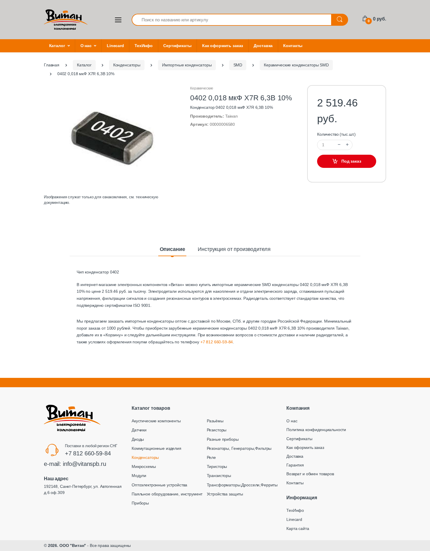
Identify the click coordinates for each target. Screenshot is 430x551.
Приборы (140, 503)
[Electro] (66, 19)
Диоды (138, 439)
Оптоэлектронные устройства (159, 485)
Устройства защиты (225, 494)
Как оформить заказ (222, 45)
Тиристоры (217, 466)
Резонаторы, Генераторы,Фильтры (239, 448)
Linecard (115, 45)
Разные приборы (223, 439)
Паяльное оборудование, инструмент (167, 494)
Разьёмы (215, 421)
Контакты (292, 45)
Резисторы (217, 430)
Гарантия (295, 465)
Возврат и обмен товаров (310, 473)
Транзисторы (219, 475)
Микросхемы (144, 466)
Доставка (263, 45)
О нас (86, 45)
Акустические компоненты (156, 421)
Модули (139, 475)
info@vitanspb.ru (84, 464)
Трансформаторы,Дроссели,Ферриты (242, 485)
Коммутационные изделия (156, 448)
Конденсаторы (145, 457)
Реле (211, 457)
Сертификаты (177, 45)
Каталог (57, 45)
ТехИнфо (144, 45)
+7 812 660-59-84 (216, 342)
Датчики (139, 430)
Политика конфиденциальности (316, 429)
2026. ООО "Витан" (67, 545)
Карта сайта (297, 528)
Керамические (201, 88)
